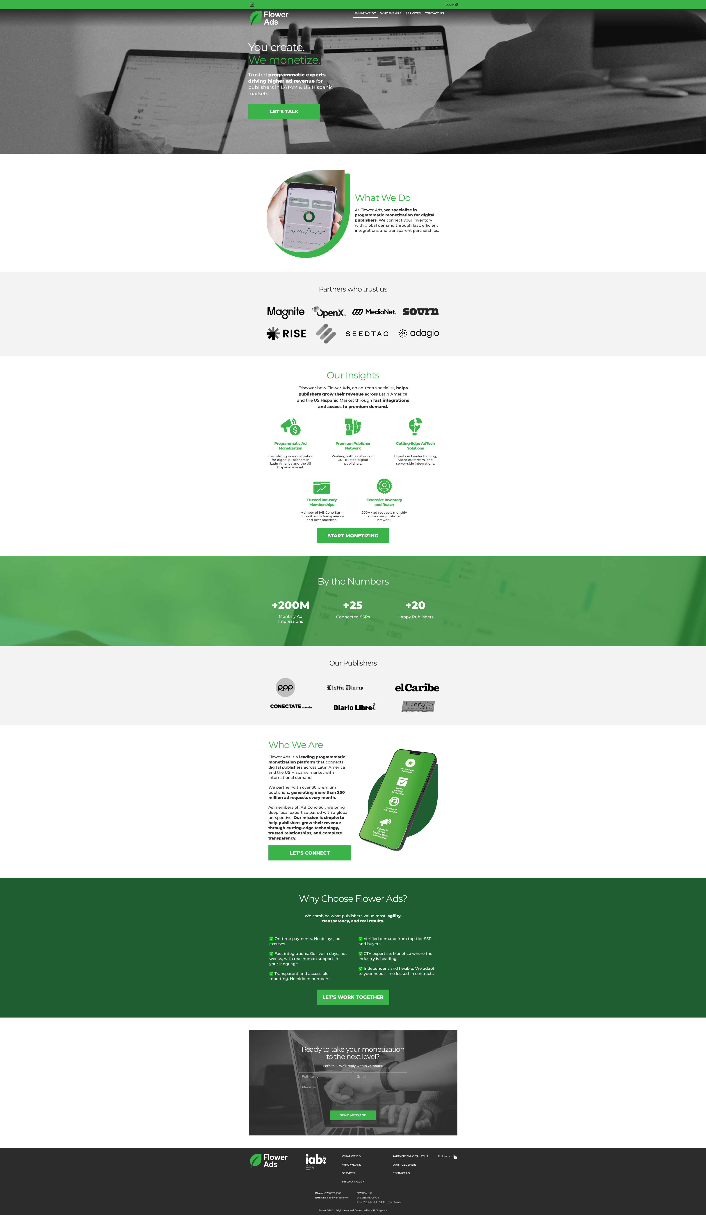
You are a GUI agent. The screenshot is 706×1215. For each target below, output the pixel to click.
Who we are (351, 1164)
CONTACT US (434, 13)
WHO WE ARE (391, 13)
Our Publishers (404, 1164)
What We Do (351, 1156)
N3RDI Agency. (379, 1210)
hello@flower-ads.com (335, 1197)
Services (348, 1173)
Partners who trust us (410, 1156)
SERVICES (413, 13)
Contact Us (401, 1173)
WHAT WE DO (365, 13)
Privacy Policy (353, 1181)
